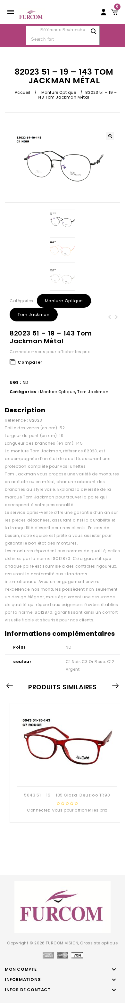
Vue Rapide (66, 776)
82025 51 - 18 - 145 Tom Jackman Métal (109, 324)
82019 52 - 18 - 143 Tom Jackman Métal (116, 324)
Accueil (22, 92)
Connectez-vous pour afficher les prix (50, 351)
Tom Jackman (34, 314)
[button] (110, 136)
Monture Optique (58, 92)
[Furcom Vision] (31, 14)
